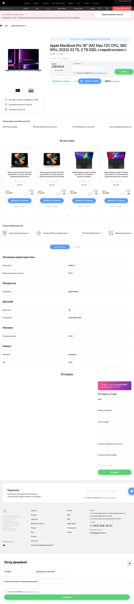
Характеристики (59, 247)
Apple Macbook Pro (18, 26)
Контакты (96, 3)
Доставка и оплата (59, 3)
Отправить (114, 472)
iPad (37, 8)
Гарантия (46, 3)
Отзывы (86, 3)
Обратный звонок (125, 5)
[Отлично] (111, 465)
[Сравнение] (107, 8)
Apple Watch (62, 8)
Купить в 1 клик (19, 206)
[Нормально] (105, 465)
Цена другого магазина (45, 572)
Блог (78, 3)
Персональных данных (99, 73)
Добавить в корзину (61, 81)
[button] (65, 215)
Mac (48, 8)
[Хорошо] (108, 465)
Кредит (71, 3)
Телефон (7, 572)
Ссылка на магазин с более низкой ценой (20, 582)
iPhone (25, 8)
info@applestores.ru (98, 533)
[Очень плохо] (99, 465)
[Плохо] (102, 465)
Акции (92, 8)
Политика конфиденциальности (42, 545)
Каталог (36, 3)
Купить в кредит (92, 81)
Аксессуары (78, 8)
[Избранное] (100, 8)
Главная (27, 3)
